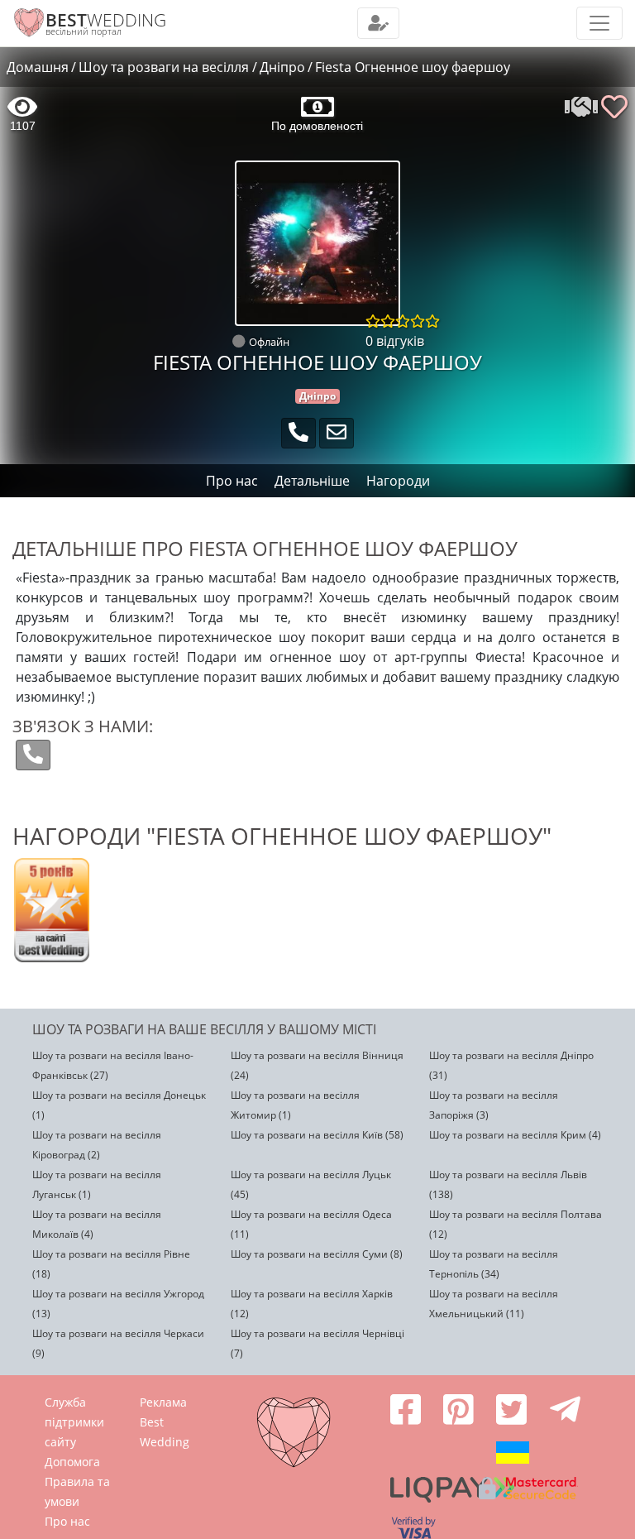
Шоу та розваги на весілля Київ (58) (317, 1135)
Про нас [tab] (232, 481)
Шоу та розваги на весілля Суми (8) (317, 1254)
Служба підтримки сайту (74, 1422)
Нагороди (398, 481)
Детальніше (312, 481)
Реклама (163, 1402)
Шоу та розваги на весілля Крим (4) (515, 1135)
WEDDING (105, 19)
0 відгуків (394, 341)
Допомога (72, 1461)
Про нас (67, 1521)
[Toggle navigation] (378, 23)
